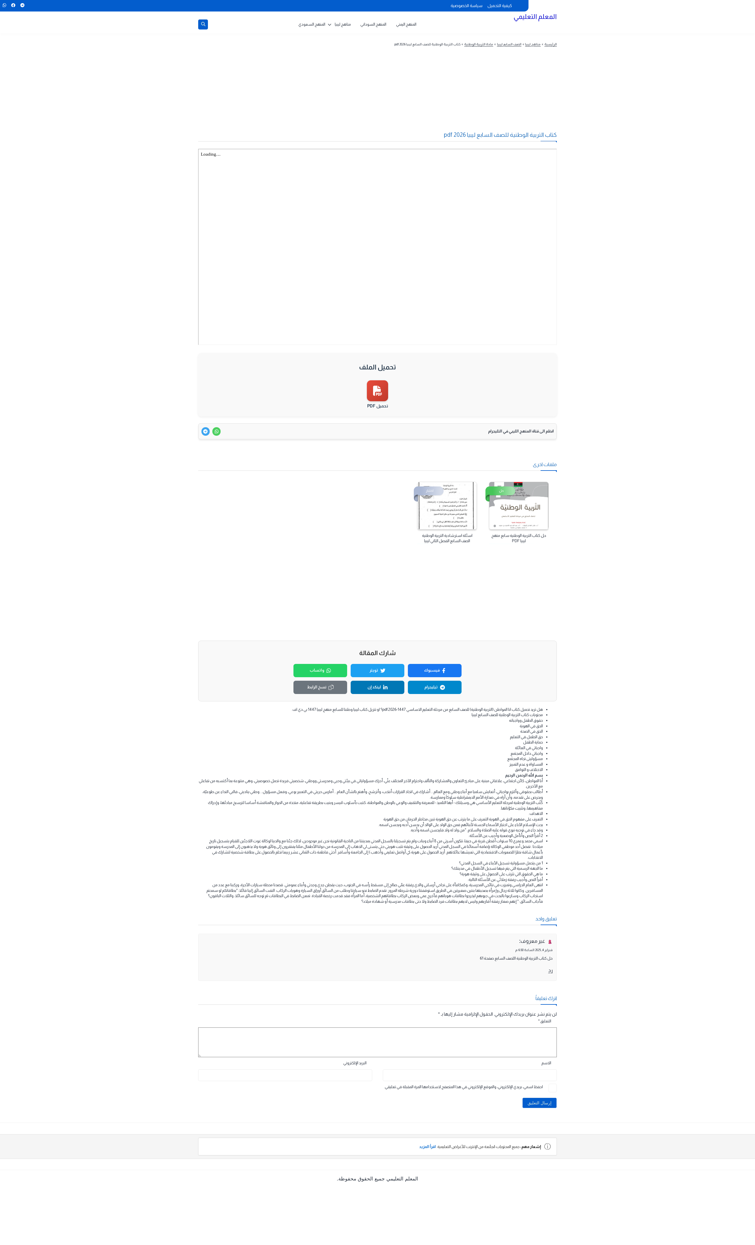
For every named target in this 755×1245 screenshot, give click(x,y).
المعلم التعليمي (535, 16)
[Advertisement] (389, 92)
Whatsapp (4, 5)
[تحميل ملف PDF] (377, 390)
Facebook (13, 5)
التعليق (544, 1021)
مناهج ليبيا (343, 24)
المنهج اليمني (406, 24)
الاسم (546, 1063)
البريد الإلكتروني (355, 1063)
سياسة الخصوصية (466, 5)
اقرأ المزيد (427, 1146)
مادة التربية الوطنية (478, 44)
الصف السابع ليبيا (509, 44)
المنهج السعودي (311, 24)
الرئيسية (550, 44)
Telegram (22, 5)
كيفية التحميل (500, 5)
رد (550, 970)
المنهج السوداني (373, 24)
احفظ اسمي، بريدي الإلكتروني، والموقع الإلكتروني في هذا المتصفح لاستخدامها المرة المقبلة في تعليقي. (463, 1087)
